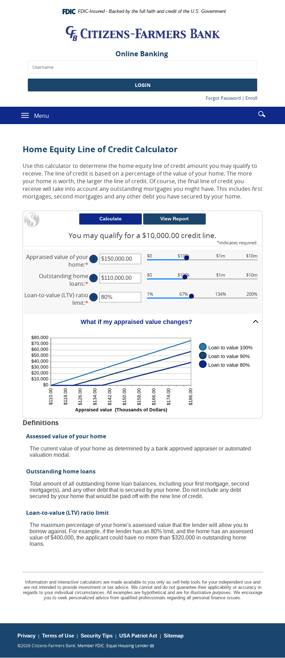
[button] (261, 113)
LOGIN (142, 85)
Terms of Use (58, 636)
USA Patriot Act (138, 636)
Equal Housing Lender (130, 645)
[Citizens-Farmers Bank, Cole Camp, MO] (142, 33)
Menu (41, 116)
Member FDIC (91, 645)
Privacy (26, 636)
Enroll (251, 98)
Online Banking (141, 53)
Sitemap (174, 636)
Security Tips (97, 636)
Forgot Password (223, 98)
